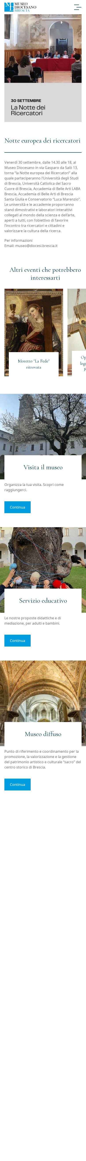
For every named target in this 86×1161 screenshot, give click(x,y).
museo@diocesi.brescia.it (36, 245)
